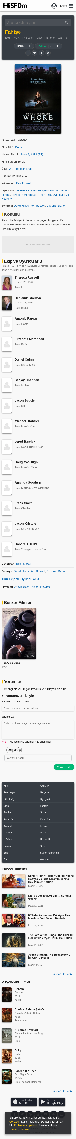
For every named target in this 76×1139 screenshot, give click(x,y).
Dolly (18, 1050)
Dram (39, 37)
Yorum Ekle (64, 766)
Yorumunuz (8, 716)
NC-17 (17, 37)
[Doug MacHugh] (7, 467)
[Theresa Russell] (7, 283)
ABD (12, 169)
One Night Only (23, 1074)
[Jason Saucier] (7, 406)
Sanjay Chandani (27, 380)
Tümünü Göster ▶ (62, 974)
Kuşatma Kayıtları (26, 1030)
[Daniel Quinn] (7, 365)
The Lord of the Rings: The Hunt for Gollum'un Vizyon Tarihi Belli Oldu (50, 936)
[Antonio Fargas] (7, 324)
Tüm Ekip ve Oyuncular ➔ (20, 579)
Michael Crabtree (27, 421)
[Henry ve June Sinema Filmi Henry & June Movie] (19, 633)
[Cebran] (7, 994)
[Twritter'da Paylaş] (48, 52)
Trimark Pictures (40, 586)
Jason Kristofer (26, 523)
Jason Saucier (25, 400)
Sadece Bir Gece (25, 1071)
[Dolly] (7, 1056)
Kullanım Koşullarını (26, 1125)
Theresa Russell (26, 190)
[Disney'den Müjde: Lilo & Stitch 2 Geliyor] (13, 901)
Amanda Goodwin (28, 482)
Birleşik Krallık (24, 169)
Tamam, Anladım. (19, 1129)
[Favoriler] (34, 52)
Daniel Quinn (24, 359)
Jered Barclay (25, 441)
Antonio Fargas (26, 318)
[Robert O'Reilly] (7, 549)
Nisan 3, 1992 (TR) (56, 37)
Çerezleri (14, 1121)
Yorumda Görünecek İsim (15, 701)
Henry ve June (11, 663)
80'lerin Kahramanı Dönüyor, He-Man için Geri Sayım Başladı (49, 917)
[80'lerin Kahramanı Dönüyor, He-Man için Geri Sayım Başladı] (13, 920)
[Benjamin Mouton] (7, 303)
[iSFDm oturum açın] (54, 5)
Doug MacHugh (26, 462)
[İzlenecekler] (28, 52)
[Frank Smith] (7, 508)
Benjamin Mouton (48, 190)
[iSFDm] (15, 5)
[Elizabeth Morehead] (7, 344)
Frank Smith (24, 503)
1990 (4, 667)
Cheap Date (21, 586)
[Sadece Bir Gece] (7, 1076)
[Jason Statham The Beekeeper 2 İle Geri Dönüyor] (13, 960)
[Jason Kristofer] (7, 529)
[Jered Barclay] (7, 447)
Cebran (19, 989)
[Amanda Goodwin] (7, 488)
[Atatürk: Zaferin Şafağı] (7, 1015)
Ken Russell (23, 183)
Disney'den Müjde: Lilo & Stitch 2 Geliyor (49, 897)
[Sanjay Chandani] (7, 385)
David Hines (21, 205)
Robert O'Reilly (26, 544)
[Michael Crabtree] (7, 426)
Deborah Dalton (56, 205)
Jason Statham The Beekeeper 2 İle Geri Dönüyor (49, 956)
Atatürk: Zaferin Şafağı (29, 1009)
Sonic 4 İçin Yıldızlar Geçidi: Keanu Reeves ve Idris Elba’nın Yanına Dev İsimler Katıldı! (51, 879)
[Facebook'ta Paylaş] (41, 52)
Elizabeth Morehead (24, 194)
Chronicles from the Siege (29, 1033)
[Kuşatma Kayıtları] (7, 1035)
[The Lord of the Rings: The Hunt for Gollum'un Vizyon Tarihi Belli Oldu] (13, 940)
